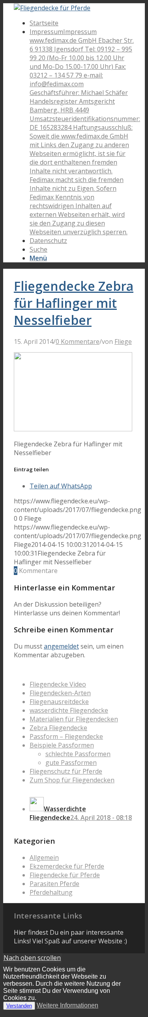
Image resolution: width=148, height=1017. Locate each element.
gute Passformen (71, 762)
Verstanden (19, 1006)
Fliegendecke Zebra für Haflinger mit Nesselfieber (73, 302)
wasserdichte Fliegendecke (69, 710)
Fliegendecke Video (58, 684)
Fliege (123, 341)
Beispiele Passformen (62, 745)
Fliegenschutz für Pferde (66, 771)
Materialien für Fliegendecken (74, 719)
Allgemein (44, 857)
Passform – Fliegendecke (66, 736)
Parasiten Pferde (54, 883)
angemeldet (61, 646)
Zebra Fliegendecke (58, 727)
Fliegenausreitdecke (59, 701)
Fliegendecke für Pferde (65, 875)
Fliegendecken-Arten (60, 693)
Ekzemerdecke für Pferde (67, 866)
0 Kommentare (77, 341)
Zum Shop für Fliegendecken (72, 780)
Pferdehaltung (51, 892)
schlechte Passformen (78, 753)
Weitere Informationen (67, 1005)
